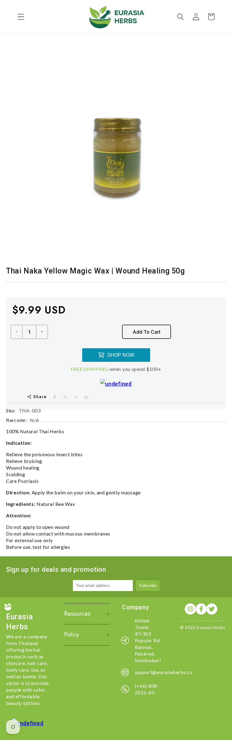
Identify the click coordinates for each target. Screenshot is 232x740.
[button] (21, 17)
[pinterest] (75, 397)
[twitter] (65, 397)
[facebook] (54, 397)
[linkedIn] (86, 397)
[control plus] (42, 332)
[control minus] (16, 332)
